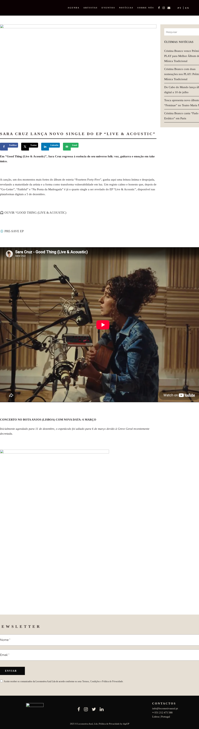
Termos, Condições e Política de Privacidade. (102, 681)
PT (180, 8)
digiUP (126, 724)
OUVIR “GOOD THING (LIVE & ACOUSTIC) (35, 212)
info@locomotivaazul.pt (165, 708)
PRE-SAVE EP (14, 231)
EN (187, 8)
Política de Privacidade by (111, 724)
